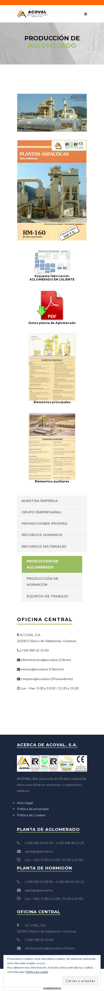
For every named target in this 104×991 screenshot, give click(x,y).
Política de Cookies (31, 815)
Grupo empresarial (42, 512)
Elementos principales (52, 402)
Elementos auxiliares (52, 481)
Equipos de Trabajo (47, 596)
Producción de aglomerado (42, 564)
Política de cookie (37, 972)
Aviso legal (25, 803)
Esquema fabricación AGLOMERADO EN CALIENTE (52, 277)
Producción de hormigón (42, 581)
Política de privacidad (33, 809)
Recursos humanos (42, 535)
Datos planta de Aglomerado (52, 323)
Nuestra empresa (40, 501)
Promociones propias (44, 523)
